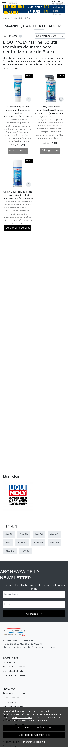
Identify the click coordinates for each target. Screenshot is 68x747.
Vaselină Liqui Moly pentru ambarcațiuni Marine (18, 110)
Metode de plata (13, 706)
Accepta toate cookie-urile (34, 727)
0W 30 (39, 534)
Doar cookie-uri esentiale (34, 734)
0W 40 (54, 534)
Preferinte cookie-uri (34, 742)
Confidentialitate (13, 671)
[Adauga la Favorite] (28, 99)
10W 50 (54, 542)
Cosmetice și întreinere (18, 116)
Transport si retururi (15, 693)
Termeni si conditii (14, 666)
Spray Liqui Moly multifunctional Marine (50, 108)
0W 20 (24, 534)
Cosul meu (9, 702)
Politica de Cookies (15, 675)
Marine (6, 18)
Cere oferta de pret (18, 227)
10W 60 (9, 550)
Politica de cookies (22, 717)
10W (7, 542)
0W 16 (8, 534)
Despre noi (9, 662)
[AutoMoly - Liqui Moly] (13, 2)
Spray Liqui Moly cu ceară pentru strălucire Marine (17, 193)
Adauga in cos (18, 150)
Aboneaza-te (34, 613)
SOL (5, 679)
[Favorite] (58, 2)
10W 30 (22, 542)
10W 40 (38, 542)
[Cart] (63, 2)
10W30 (26, 550)
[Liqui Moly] (18, 496)
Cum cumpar (11, 697)
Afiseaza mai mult (12, 68)
